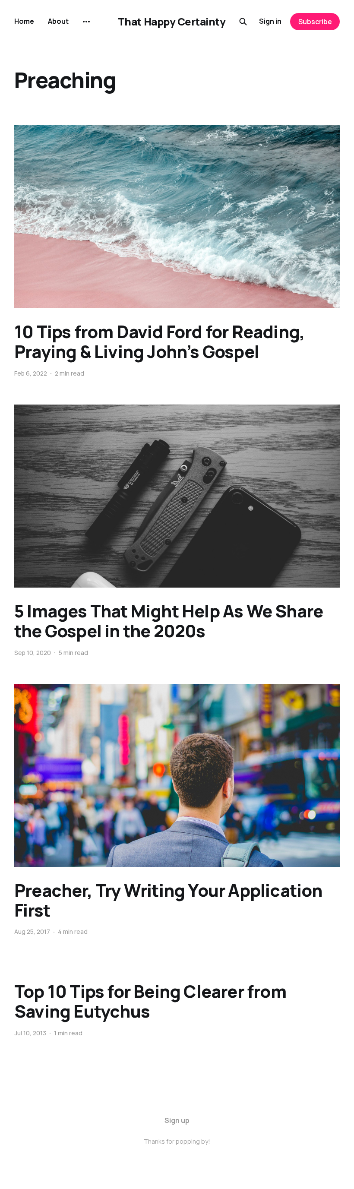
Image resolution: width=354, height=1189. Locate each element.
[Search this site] (243, 21)
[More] (86, 21)
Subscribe (315, 21)
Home (24, 21)
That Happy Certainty (171, 21)
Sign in (270, 21)
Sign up (177, 1120)
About (58, 21)
